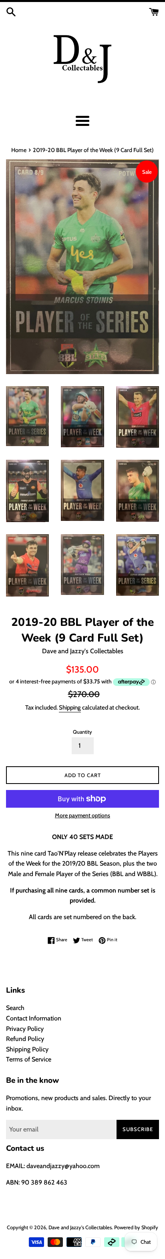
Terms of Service (28, 1059)
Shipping (70, 707)
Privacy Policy (25, 1029)
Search (15, 1008)
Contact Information (33, 1018)
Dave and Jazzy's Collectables (80, 1227)
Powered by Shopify (136, 1227)
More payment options (82, 815)
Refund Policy (25, 1039)
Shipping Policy (27, 1049)
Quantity (82, 732)
